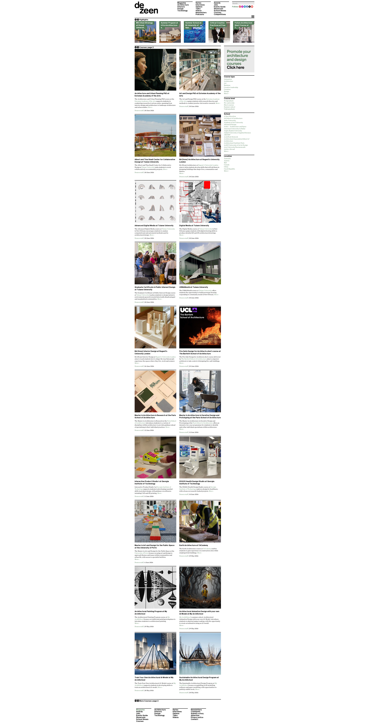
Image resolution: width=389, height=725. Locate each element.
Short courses (229, 105)
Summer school (229, 107)
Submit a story (197, 713)
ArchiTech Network (231, 137)
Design (180, 9)
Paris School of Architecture (203, 423)
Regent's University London (208, 165)
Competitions (220, 14)
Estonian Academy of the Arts (145, 101)
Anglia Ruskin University (233, 131)
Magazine (181, 3)
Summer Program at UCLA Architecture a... (169, 25)
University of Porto (141, 553)
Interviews (200, 5)
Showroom (218, 9)
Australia (227, 158)
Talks (198, 9)
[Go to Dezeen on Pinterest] (240, 6)
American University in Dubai (234, 129)
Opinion (199, 7)
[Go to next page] (138, 47)
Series (198, 3)
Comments (195, 712)
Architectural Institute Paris (234, 143)
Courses (217, 13)
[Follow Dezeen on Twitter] (249, 6)
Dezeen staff (139, 110)
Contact (194, 719)
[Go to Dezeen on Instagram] (242, 6)
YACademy (207, 549)
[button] (252, 16)
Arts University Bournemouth (234, 147)
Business (227, 85)
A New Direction (230, 116)
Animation (228, 79)
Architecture (183, 5)
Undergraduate (229, 109)
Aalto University (230, 120)
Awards (217, 3)
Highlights (143, 20)
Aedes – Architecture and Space (235, 126)
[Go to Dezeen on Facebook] (247, 6)
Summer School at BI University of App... (193, 25)
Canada (226, 165)
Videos (199, 11)
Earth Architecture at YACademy (193, 545)
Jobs (216, 5)
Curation (227, 89)
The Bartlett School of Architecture (193, 359)
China (226, 167)
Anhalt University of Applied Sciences (237, 133)
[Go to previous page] (136, 47)
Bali (225, 163)
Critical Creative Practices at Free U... (217, 25)
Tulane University (148, 167)
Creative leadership (231, 87)
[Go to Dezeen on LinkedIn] (245, 6)
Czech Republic (229, 169)
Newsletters (201, 13)
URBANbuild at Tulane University (193, 287)
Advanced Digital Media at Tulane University (154, 225)
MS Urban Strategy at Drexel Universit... (144, 25)
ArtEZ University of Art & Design (236, 145)
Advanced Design (230, 124)
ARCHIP (227, 135)
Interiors (181, 7)
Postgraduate (229, 101)
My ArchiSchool (185, 617)
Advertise (195, 715)
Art (225, 83)
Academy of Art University (233, 122)
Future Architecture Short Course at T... (243, 25)
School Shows (220, 11)
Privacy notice (197, 717)
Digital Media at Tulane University (194, 225)
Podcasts (200, 14)
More (150, 107)
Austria (226, 161)
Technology (182, 11)
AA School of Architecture (233, 118)
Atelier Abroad (229, 149)
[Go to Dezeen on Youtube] (252, 6)
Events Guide (219, 7)
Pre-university (229, 103)
